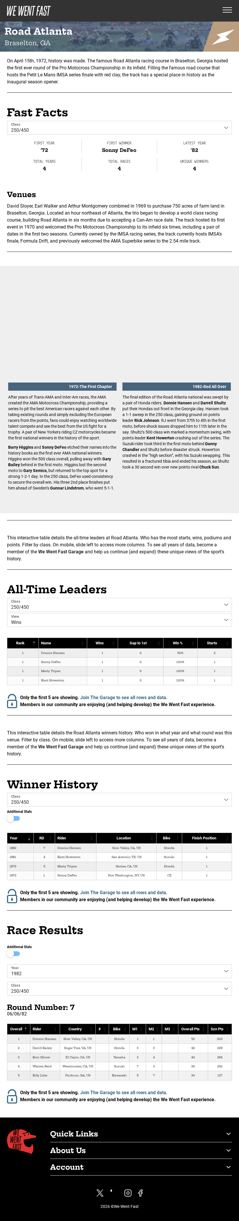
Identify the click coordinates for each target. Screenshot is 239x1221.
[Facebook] (140, 1193)
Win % (178, 643)
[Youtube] (113, 1193)
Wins (100, 643)
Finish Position (204, 838)
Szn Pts (217, 1029)
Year (13, 838)
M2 (151, 1029)
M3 (167, 1029)
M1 (135, 1029)
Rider (61, 838)
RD (41, 838)
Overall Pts (190, 1029)
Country (75, 1029)
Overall (16, 1029)
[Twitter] (99, 1193)
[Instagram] (127, 1193)
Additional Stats (19, 812)
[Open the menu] (227, 11)
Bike (166, 838)
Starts (212, 643)
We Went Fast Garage (61, 552)
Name (46, 643)
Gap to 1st (138, 643)
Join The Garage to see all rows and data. (124, 697)
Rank (20, 643)
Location (124, 838)
